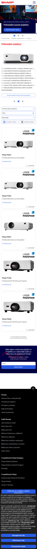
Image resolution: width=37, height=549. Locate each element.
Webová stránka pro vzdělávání (11, 433)
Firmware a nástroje (8, 405)
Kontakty (4, 468)
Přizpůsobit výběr (18, 546)
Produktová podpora (8, 402)
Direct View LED (6, 426)
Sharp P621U (6, 155)
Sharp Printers (6, 481)
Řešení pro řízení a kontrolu (10, 447)
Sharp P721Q (6, 278)
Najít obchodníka (7, 409)
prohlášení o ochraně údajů (10, 530)
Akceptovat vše (18, 535)
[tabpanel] (18, 19)
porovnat (31, 166)
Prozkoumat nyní (12, 30)
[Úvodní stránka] (7, 2)
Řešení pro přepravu (8, 437)
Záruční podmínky (7, 412)
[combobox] (18, 108)
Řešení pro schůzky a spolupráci (12, 440)
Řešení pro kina (6, 430)
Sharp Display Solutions (9, 461)
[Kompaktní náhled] (9, 122)
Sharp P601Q (6, 319)
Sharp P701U (6, 196)
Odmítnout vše (18, 540)
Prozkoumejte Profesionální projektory (18, 95)
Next (35, 88)
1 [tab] (14, 35)
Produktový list (6, 161)
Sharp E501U (6, 237)
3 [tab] (22, 35)
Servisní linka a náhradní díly (11, 398)
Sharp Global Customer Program (12, 465)
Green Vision (5, 451)
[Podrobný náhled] (27, 122)
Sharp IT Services (7, 485)
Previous (2, 88)
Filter (3, 113)
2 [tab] (18, 35)
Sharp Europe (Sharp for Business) (13, 478)
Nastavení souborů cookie (10, 526)
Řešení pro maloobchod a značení (12, 444)
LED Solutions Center (8, 423)
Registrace (18, 367)
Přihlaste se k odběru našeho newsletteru (18, 492)
